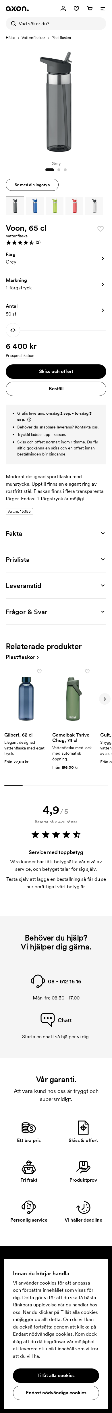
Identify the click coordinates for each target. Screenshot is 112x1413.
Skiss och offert (56, 371)
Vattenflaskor (33, 37)
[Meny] (103, 8)
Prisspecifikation (20, 355)
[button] (15, 206)
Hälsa (10, 37)
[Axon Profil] (17, 8)
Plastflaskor (61, 37)
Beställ (56, 388)
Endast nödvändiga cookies (56, 1392)
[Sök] (12, 23)
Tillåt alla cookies (56, 1375)
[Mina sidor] (63, 8)
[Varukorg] (89, 8)
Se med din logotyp (32, 184)
